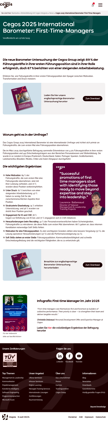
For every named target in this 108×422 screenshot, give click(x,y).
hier (50, 327)
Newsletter (86, 381)
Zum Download (93, 98)
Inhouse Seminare (36, 381)
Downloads (86, 385)
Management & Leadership (12, 378)
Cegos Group (61, 392)
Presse (58, 381)
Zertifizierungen (35, 396)
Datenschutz (101, 417)
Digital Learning (35, 385)
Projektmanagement (10, 385)
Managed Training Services (39, 389)
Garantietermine (88, 389)
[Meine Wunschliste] (93, 5)
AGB (81, 417)
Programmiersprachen (11, 396)
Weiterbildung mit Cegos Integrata (34, 13)
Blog (84, 378)
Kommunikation (8, 381)
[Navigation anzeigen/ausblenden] (100, 5)
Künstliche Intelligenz (10, 389)
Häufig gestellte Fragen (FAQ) (93, 392)
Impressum (89, 417)
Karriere (59, 385)
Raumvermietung (35, 400)
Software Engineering (10, 392)
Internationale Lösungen (38, 392)
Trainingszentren (62, 389)
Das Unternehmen (63, 378)
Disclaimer (72, 417)
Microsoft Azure (8, 400)
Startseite (15, 13)
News (51, 13)
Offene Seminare (35, 378)
